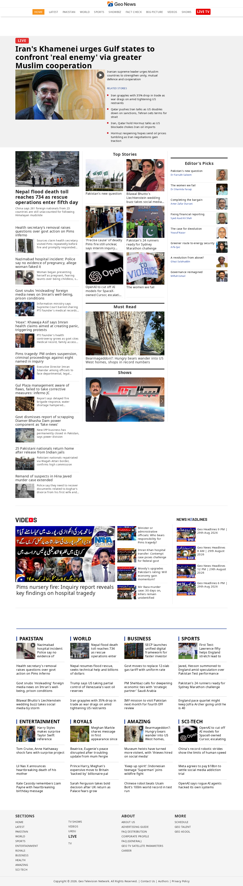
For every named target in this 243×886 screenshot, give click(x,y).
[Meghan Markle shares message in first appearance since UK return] (79, 734)
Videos (172, 12)
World (85, 12)
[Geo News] (121, 3)
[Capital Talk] (125, 399)
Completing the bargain (187, 200)
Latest (53, 12)
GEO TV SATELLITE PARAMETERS (142, 846)
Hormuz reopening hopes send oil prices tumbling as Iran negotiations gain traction (138, 137)
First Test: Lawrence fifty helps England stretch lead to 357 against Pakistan (210, 654)
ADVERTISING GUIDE (135, 827)
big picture (154, 12)
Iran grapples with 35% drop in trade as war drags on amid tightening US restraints (138, 99)
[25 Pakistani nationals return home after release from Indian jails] (24, 462)
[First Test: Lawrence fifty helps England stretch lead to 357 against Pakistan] (187, 651)
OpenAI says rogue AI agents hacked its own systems (200, 785)
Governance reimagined (187, 272)
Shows (187, 12)
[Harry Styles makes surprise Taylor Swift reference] (25, 734)
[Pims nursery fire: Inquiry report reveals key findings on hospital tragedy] (65, 554)
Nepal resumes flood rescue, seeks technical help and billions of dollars (94, 669)
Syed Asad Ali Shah (181, 218)
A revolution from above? (187, 257)
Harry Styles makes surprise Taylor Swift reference (48, 733)
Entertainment (39, 721)
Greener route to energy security (192, 243)
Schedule (181, 822)
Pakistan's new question (187, 171)
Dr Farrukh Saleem (181, 174)
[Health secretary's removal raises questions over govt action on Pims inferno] (24, 245)
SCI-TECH (21, 869)
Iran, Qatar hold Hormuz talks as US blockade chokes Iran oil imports (135, 125)
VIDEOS (73, 826)
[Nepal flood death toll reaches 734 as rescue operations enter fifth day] (47, 169)
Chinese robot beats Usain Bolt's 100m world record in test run (148, 787)
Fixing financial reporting (187, 214)
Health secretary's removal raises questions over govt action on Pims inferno (36, 669)
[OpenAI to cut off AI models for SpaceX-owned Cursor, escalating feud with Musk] (104, 268)
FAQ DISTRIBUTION (134, 831)
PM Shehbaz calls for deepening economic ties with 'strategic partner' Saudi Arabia (148, 687)
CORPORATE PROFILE (135, 836)
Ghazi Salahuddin (180, 261)
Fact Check (134, 12)
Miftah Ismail (178, 276)
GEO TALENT (183, 827)
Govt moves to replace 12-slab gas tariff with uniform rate (146, 668)
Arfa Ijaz (175, 247)
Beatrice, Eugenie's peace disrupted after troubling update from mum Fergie (89, 752)
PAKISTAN (21, 831)
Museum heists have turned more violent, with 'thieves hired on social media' (148, 752)
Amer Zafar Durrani (182, 203)
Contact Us (148, 881)
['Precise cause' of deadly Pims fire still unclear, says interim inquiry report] (104, 221)
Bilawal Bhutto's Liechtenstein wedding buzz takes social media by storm (38, 704)
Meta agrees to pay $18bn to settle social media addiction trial (199, 770)
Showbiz (115, 12)
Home (38, 12)
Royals (82, 721)
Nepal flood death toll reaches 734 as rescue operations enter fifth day (104, 652)
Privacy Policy (180, 881)
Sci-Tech (192, 721)
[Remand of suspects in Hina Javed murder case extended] (24, 490)
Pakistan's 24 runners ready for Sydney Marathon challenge (201, 685)
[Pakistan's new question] (104, 174)
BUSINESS (21, 855)
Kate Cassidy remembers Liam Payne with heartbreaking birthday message (38, 787)
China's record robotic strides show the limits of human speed (202, 751)
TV (70, 843)
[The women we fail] (145, 268)
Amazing (139, 721)
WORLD (20, 836)
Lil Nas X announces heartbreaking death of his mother (36, 770)
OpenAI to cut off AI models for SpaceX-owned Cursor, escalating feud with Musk (212, 735)
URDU (72, 831)
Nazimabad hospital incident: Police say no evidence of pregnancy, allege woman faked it (50, 654)
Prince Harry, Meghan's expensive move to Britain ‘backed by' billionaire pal (89, 770)
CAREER (127, 850)
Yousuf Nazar (178, 232)
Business (139, 638)
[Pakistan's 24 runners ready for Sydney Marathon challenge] (145, 221)
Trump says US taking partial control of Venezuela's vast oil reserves (92, 687)
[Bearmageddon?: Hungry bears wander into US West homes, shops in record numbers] (133, 734)
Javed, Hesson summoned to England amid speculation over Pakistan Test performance (201, 669)
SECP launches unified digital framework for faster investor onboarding (156, 652)
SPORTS (20, 841)
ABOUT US (128, 822)
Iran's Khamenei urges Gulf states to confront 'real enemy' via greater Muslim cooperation (85, 57)
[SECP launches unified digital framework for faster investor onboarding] (133, 651)
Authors (163, 881)
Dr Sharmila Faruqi (181, 189)
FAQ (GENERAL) (131, 841)
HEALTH (20, 860)
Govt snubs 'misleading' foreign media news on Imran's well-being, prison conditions (40, 687)
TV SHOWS (75, 821)
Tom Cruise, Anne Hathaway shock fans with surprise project (40, 751)
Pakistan (69, 12)
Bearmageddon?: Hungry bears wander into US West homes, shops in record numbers (157, 737)
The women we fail (183, 185)
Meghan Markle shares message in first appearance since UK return (104, 735)
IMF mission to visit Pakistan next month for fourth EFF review (145, 704)
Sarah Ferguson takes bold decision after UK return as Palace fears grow (90, 787)
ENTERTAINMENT (26, 846)
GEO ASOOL (182, 831)
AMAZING (21, 865)
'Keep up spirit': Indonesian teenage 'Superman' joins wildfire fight (144, 770)
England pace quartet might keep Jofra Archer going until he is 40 (202, 704)
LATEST (20, 827)
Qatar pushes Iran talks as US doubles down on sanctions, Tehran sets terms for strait (139, 113)
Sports (99, 12)
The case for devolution (186, 228)
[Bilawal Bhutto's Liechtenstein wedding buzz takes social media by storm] (145, 175)
